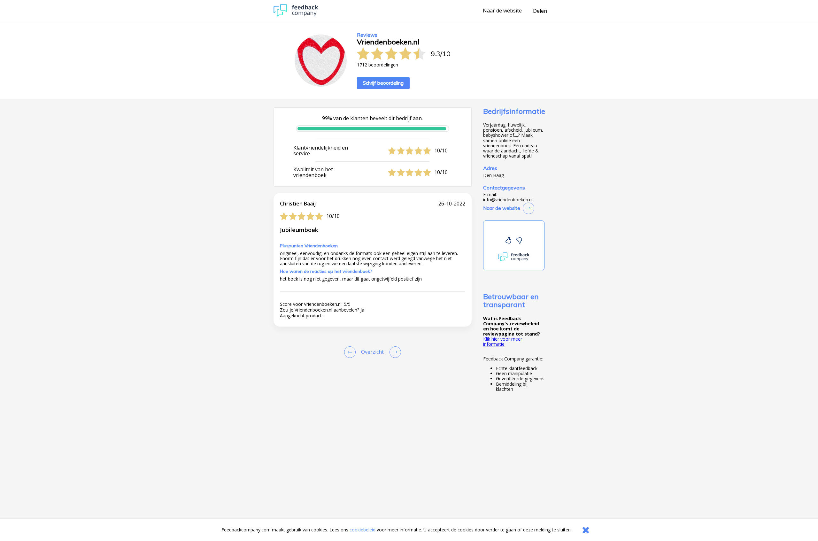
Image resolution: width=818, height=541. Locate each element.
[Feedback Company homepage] (296, 15)
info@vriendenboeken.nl (508, 199)
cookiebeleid (362, 530)
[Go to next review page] (394, 352)
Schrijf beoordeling (383, 83)
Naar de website (502, 11)
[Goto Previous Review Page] (351, 352)
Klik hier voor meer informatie (502, 341)
